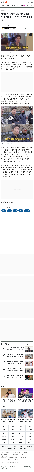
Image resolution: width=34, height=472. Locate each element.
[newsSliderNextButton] (31, 344)
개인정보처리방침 (27, 447)
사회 (13, 426)
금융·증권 (29, 430)
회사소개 (4, 446)
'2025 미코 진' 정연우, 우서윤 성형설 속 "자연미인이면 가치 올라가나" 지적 (15, 356)
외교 (13, 430)
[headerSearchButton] (25, 2)
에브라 (20, 210)
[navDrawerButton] (31, 2)
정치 (4, 426)
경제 (21, 426)
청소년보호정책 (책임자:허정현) (14, 448)
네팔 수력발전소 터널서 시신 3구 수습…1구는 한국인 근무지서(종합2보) (15, 377)
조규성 (9, 210)
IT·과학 (21, 433)
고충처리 (25, 448)
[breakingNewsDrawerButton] (28, 2)
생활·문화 (4, 436)
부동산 (12, 433)
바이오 (29, 433)
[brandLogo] (4, 1)
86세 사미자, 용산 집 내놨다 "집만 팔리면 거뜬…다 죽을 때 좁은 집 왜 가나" (15, 349)
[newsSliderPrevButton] (27, 344)
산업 (4, 433)
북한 (21, 430)
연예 (2, 386)
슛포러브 (27, 210)
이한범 (15, 210)
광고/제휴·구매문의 (11, 446)
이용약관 (20, 446)
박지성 (3, 210)
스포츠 (3, 10)
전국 (4, 430)
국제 (30, 426)
